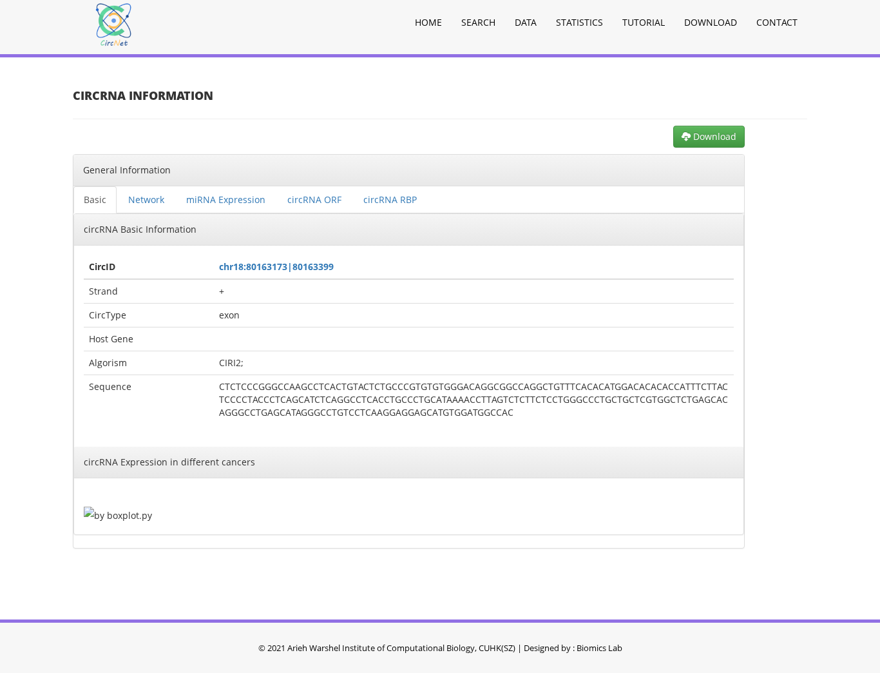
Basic (95, 199)
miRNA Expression (225, 199)
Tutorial (643, 22)
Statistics (579, 22)
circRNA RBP (390, 199)
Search (478, 22)
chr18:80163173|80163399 (276, 266)
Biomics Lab (599, 648)
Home (428, 22)
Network (146, 199)
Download (710, 22)
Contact (777, 22)
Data (526, 22)
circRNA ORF (314, 199)
